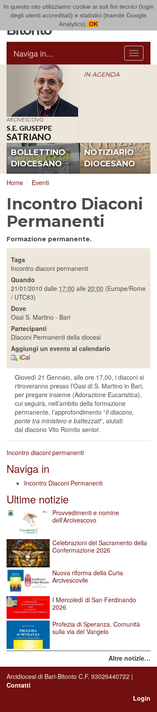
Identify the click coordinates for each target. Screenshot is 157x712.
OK (92, 23)
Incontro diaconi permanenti (45, 452)
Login (141, 698)
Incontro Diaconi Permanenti (63, 483)
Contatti (19, 685)
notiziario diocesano (109, 158)
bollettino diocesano (38, 158)
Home (15, 182)
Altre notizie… (129, 658)
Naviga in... (33, 53)
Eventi (40, 182)
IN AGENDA (101, 74)
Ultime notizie (37, 498)
